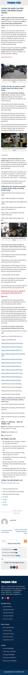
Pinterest (5, 505)
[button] (2, 2)
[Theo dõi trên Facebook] (11, 567)
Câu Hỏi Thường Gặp (7, 619)
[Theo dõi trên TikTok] (14, 567)
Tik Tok (4, 502)
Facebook (5, 497)
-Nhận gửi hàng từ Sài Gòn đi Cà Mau (11, 380)
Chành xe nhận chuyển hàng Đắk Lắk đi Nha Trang (21, 531)
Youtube (5, 499)
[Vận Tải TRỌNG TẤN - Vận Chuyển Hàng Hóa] (14, 2)
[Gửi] (25, 541)
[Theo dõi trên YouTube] (17, 567)
